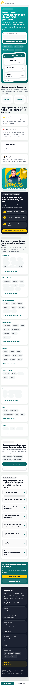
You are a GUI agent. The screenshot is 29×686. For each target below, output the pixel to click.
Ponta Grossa (7, 355)
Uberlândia (6, 285)
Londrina (12, 351)
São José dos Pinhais (17, 355)
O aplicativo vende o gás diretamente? (10, 507)
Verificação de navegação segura (12, 664)
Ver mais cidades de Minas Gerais (11, 293)
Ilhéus (17, 414)
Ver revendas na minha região (14, 41)
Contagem (15, 281)
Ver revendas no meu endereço (14, 231)
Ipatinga (18, 288)
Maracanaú (19, 428)
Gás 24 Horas (7, 631)
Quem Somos (7, 610)
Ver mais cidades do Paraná (9, 363)
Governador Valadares (8, 288)
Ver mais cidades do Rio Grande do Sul (12, 315)
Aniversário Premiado (9, 643)
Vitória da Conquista (8, 414)
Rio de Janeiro (7, 325)
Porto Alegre (6, 303)
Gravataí (20, 303)
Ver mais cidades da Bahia (9, 418)
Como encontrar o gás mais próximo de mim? (11, 516)
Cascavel (20, 359)
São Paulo (6, 259)
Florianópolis (6, 373)
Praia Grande (19, 266)
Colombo (6, 359)
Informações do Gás (9, 617)
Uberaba (21, 285)
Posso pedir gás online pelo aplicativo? (11, 534)
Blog (5, 640)
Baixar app (21, 683)
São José (12, 377)
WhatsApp (14, 656)
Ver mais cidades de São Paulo (10, 271)
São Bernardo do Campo (17, 262)
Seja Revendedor (8, 624)
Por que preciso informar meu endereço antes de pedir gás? (12, 525)
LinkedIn (7, 656)
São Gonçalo (6, 329)
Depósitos (6, 629)
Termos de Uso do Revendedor (11, 626)
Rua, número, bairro (10, 37)
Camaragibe (18, 395)
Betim (21, 281)
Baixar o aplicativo (14, 464)
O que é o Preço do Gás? (10, 492)
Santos (12, 266)
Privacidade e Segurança (10, 615)
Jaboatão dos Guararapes (15, 392)
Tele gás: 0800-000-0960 (11, 603)
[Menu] (26, 2)
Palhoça (5, 377)
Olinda (5, 395)
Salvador (6, 410)
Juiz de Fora (14, 285)
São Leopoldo (7, 311)
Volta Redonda (7, 337)
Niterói (22, 325)
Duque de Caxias (15, 329)
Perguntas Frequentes (9, 638)
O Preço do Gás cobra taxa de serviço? (12, 542)
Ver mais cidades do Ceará (9, 433)
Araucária (12, 359)
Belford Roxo (6, 333)
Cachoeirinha (6, 307)
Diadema (6, 266)
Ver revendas (7, 683)
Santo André (6, 262)
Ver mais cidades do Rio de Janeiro (11, 341)
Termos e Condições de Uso (11, 613)
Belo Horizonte (7, 281)
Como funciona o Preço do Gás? (13, 499)
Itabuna (22, 414)
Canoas (13, 303)
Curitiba (5, 351)
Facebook (10, 653)
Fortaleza (6, 428)
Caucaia (12, 428)
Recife (5, 392)
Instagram (17, 653)
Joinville (14, 373)
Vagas (5, 645)
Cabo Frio (14, 333)
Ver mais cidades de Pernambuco (11, 400)
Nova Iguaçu (15, 325)
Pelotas (14, 311)
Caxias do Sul (21, 307)
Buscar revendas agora (14, 469)
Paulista (11, 395)
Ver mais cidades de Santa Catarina (11, 382)
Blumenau (21, 373)
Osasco (19, 259)
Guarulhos (13, 259)
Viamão (14, 307)
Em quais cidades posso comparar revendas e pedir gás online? (12, 552)
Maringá (18, 351)
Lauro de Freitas (14, 410)
